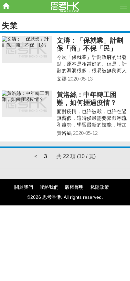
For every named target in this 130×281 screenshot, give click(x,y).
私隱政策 (99, 187)
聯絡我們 (49, 187)
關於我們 (23, 187)
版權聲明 (74, 187)
